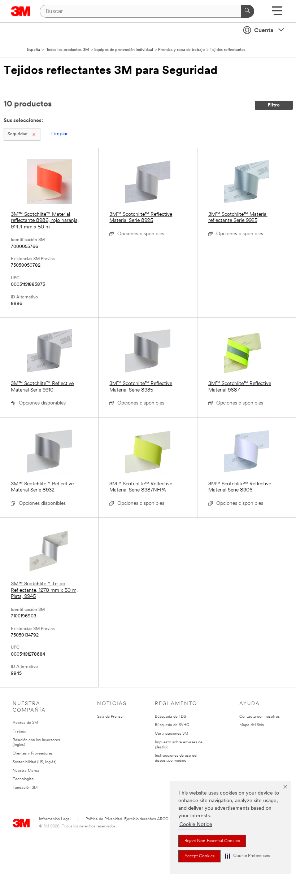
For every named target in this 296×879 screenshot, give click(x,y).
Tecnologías (23, 779)
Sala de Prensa (110, 717)
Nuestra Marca (26, 771)
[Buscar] (247, 11)
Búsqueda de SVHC (172, 725)
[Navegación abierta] (277, 13)
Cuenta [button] (264, 31)
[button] (247, 856)
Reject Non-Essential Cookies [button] (212, 841)
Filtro (274, 105)
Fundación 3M (25, 788)
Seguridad (17, 134)
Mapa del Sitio (251, 725)
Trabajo (19, 732)
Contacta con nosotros (259, 717)
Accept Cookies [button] (199, 856)
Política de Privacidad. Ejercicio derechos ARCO (127, 819)
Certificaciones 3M (171, 734)
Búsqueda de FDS (170, 717)
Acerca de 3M (25, 723)
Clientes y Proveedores (33, 754)
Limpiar (59, 134)
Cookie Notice (195, 824)
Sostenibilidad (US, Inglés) (34, 762)
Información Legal (54, 819)
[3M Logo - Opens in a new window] (21, 11)
